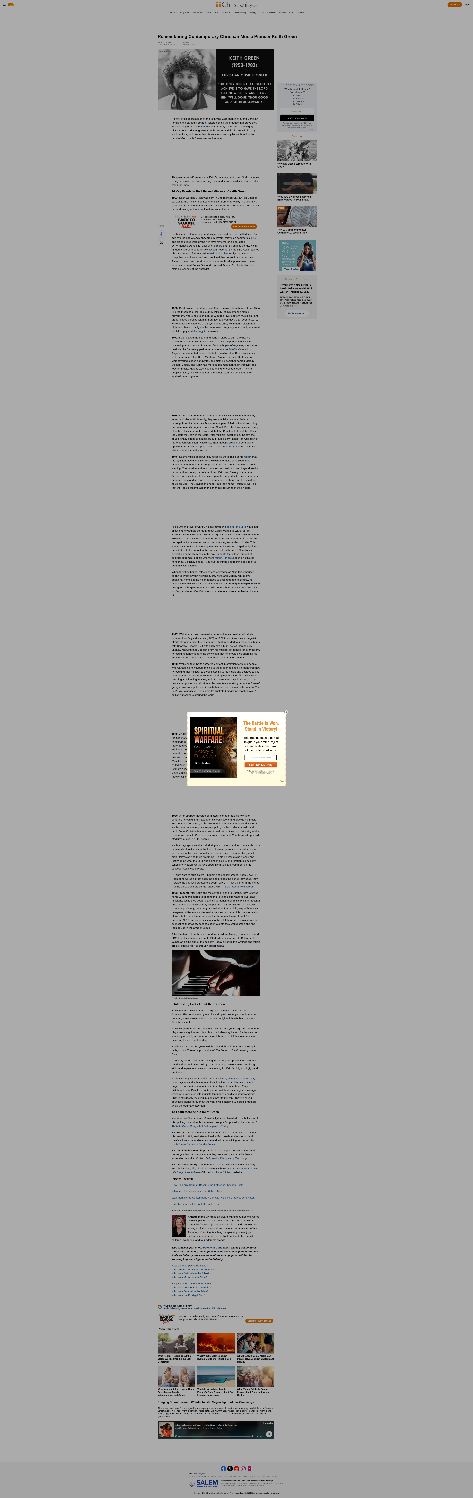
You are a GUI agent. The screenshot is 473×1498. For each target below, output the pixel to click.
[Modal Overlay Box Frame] (236, 749)
